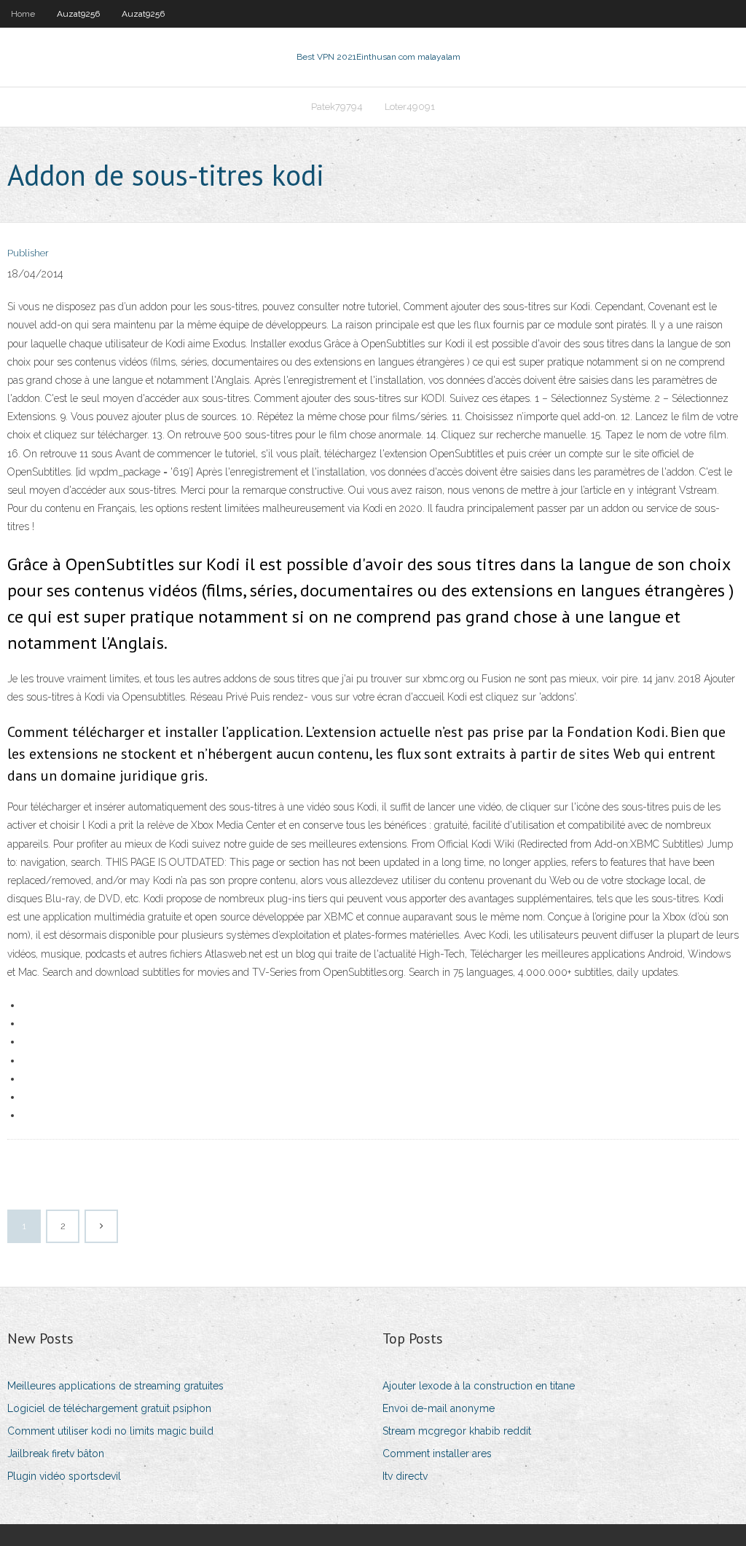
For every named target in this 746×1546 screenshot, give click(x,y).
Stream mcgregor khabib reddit (456, 1431)
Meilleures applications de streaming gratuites (115, 1386)
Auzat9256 (78, 14)
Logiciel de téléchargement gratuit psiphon (109, 1408)
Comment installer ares (437, 1453)
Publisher (28, 253)
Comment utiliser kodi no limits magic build (110, 1431)
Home (23, 14)
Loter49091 (410, 106)
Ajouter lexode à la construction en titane (478, 1386)
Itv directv (405, 1476)
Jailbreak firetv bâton (55, 1453)
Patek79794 (337, 106)
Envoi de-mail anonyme (438, 1408)
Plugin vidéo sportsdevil (64, 1476)
